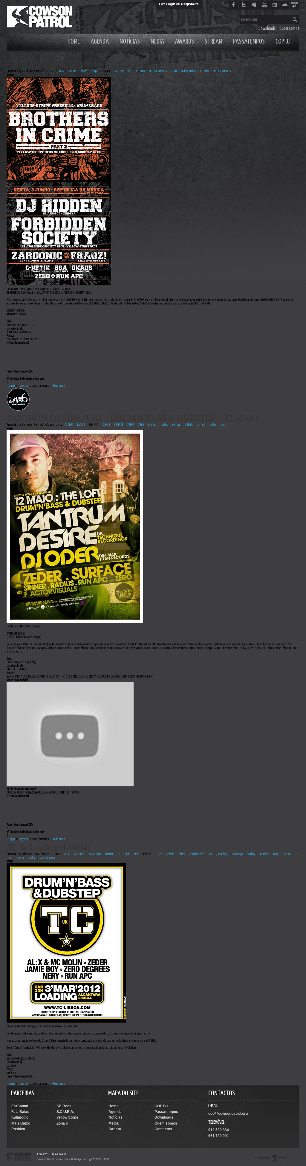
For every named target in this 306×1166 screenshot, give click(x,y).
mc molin (264, 854)
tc (297, 854)
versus (20, 857)
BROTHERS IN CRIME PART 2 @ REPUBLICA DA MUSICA (119, 63)
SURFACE (118, 424)
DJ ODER (69, 424)
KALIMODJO (95, 854)
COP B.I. (284, 41)
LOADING (109, 854)
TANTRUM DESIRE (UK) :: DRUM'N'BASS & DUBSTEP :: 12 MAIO (132, 417)
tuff (10, 857)
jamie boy (222, 854)
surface (201, 424)
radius (164, 424)
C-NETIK (72, 71)
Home (74, 41)
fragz (94, 71)
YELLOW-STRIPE (123, 71)
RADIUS (81, 424)
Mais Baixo (20, 1123)
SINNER (106, 424)
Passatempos (249, 41)
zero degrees (47, 857)
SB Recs (63, 1106)
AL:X (66, 854)
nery (276, 854)
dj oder (152, 424)
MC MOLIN (123, 854)
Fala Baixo (20, 1112)
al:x (210, 854)
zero (223, 424)
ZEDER (130, 424)
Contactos (163, 1129)
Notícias (130, 41)
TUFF (159, 854)
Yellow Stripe (67, 1117)
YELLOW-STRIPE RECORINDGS (151, 71)
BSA (61, 71)
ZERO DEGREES (196, 854)
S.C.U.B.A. (65, 1112)
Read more (59, 385)
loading (251, 854)
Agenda (100, 41)
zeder (212, 424)
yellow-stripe (188, 71)
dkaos (83, 71)
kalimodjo (237, 854)
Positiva (18, 1129)
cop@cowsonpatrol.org (228, 1113)
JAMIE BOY (79, 854)
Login (170, 4)
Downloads (267, 28)
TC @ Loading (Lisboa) (48, 846)
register (23, 385)
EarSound (19, 1106)
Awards (184, 41)
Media (157, 41)
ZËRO (174, 71)
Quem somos (289, 28)
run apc (176, 424)
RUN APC (106, 71)
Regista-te (190, 4)
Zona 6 (62, 1123)
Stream (213, 41)
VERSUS (170, 854)
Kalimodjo (19, 1117)
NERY (136, 854)
